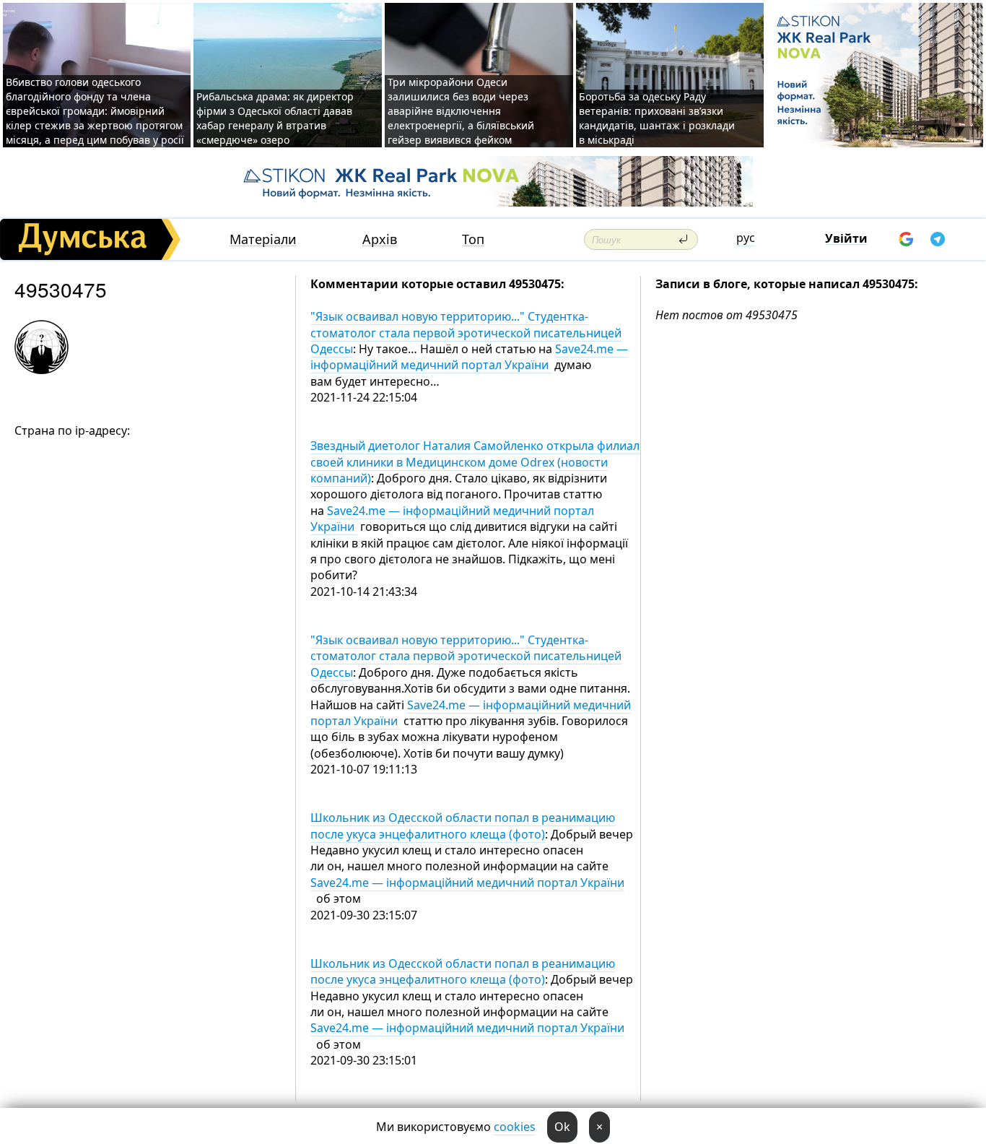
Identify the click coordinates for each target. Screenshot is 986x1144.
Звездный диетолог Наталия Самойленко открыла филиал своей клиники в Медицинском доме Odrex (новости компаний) (475, 462)
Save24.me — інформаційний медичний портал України (469, 357)
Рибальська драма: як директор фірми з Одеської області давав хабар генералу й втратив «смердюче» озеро (275, 118)
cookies (515, 1127)
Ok (562, 1127)
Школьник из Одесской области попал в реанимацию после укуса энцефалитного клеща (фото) (462, 825)
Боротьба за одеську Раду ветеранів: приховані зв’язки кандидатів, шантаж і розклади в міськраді (657, 118)
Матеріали (263, 239)
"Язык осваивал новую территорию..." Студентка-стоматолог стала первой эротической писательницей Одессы (465, 332)
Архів (379, 239)
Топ (473, 239)
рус (745, 238)
